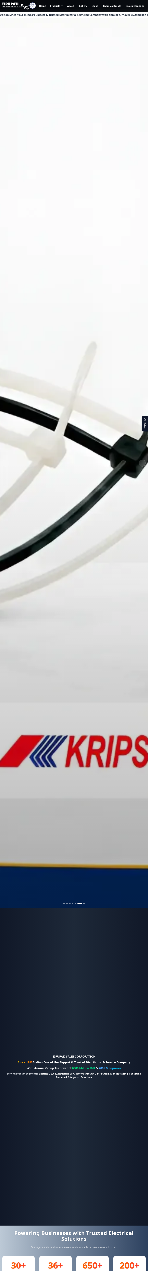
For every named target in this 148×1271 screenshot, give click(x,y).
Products (55, 6)
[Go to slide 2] (68, 903)
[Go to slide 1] (65, 903)
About (70, 6)
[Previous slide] (5, 463)
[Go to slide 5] (77, 903)
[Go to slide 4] (74, 903)
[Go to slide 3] (71, 903)
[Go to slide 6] (80, 903)
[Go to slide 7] (83, 903)
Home (42, 6)
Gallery (83, 6)
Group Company (135, 6)
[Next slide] (142, 463)
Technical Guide (112, 6)
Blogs (95, 6)
